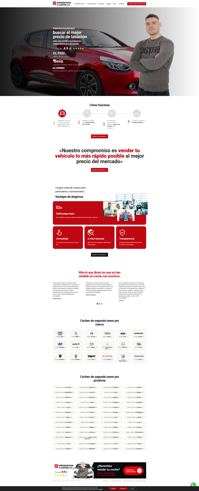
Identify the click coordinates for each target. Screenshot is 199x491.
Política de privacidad (128, 480)
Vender (59, 336)
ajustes (101, 489)
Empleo (109, 4)
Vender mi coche (79, 4)
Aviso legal (106, 480)
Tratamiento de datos (116, 480)
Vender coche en (63, 387)
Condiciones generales (140, 480)
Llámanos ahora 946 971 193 (136, 4)
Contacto (121, 4)
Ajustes (132, 488)
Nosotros (101, 4)
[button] (97, 304)
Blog (114, 4)
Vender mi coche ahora (98, 136)
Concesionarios (91, 4)
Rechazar (123, 488)
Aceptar (113, 488)
